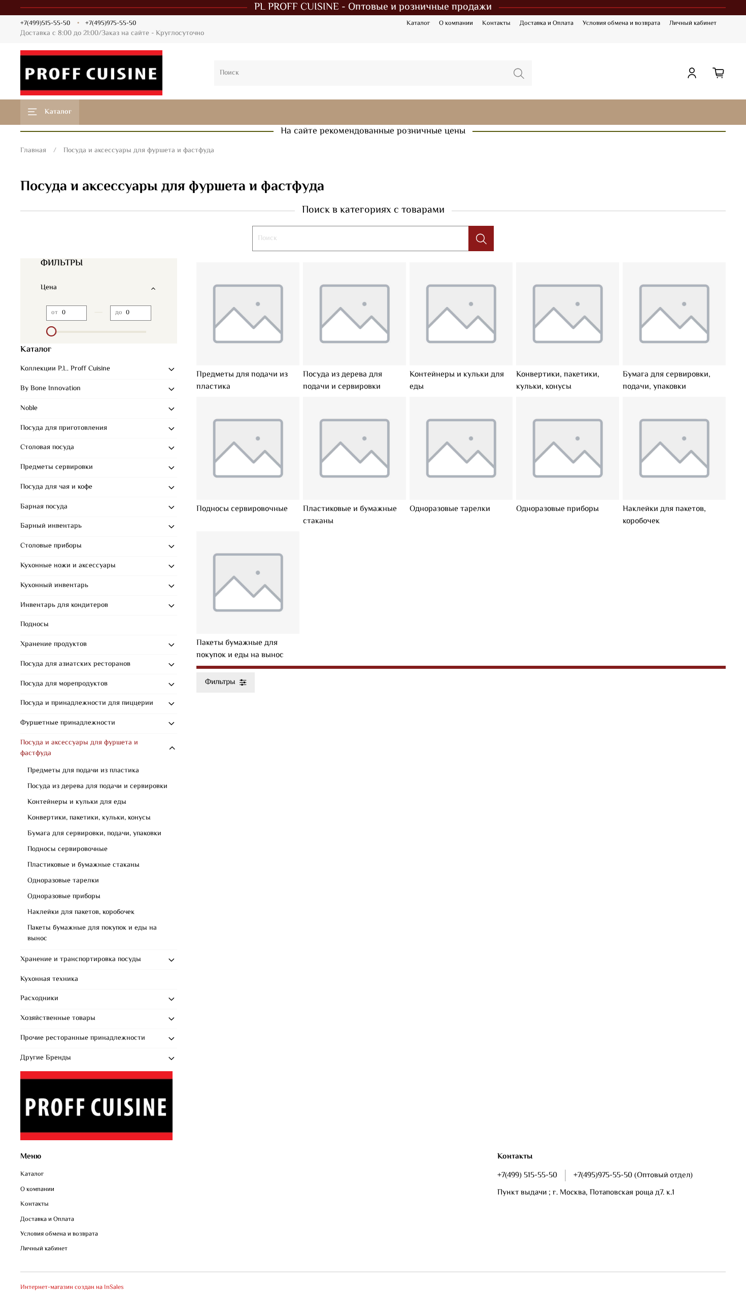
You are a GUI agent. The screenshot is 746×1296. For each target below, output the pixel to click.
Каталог (418, 23)
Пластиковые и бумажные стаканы (83, 865)
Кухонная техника (49, 979)
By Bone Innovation (50, 388)
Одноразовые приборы (63, 896)
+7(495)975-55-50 (110, 23)
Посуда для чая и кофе (56, 487)
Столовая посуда (47, 447)
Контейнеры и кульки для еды (76, 802)
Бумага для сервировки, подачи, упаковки (94, 833)
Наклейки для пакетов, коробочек (80, 912)
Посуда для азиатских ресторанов (75, 664)
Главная (33, 150)
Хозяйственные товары (57, 1018)
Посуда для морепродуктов (64, 684)
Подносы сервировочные (67, 849)
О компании (456, 23)
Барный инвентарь (51, 526)
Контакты (496, 23)
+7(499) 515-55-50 (527, 1175)
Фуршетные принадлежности (67, 723)
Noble (29, 408)
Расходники (39, 998)
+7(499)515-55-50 (45, 23)
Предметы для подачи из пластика (83, 770)
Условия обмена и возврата (621, 23)
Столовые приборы (51, 546)
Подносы (34, 624)
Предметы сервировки (56, 467)
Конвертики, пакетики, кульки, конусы (89, 818)
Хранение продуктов (53, 644)
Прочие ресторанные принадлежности (82, 1038)
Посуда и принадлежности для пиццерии (86, 703)
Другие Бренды (45, 1058)
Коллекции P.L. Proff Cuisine (65, 368)
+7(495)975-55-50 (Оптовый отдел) (633, 1175)
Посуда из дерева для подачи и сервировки (97, 786)
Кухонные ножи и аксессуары (68, 565)
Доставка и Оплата (546, 23)
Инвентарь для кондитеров (64, 605)
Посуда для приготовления (63, 428)
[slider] (51, 331)
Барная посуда (43, 507)
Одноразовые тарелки (63, 880)
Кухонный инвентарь (54, 585)
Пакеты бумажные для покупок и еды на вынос (92, 933)
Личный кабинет (693, 23)
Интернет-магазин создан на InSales (72, 1287)
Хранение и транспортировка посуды (80, 959)
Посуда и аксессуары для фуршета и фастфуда (79, 748)
